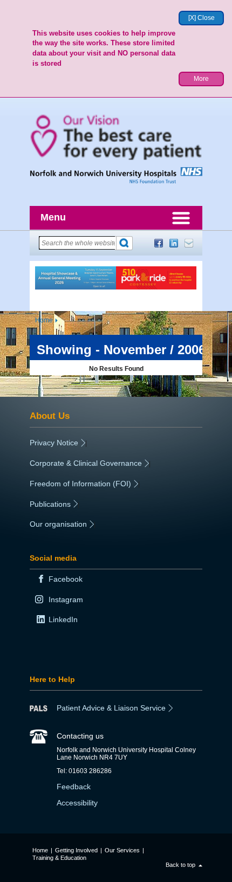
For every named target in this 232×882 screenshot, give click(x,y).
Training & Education (59, 858)
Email (189, 243)
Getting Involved (76, 850)
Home (44, 320)
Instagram (66, 599)
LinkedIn (173, 243)
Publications (50, 504)
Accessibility (77, 802)
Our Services (122, 850)
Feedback (74, 786)
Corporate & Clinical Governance (86, 463)
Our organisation (58, 524)
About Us (50, 415)
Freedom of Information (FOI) (80, 483)
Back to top (180, 865)
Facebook (158, 243)
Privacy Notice (54, 442)
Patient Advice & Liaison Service (111, 708)
